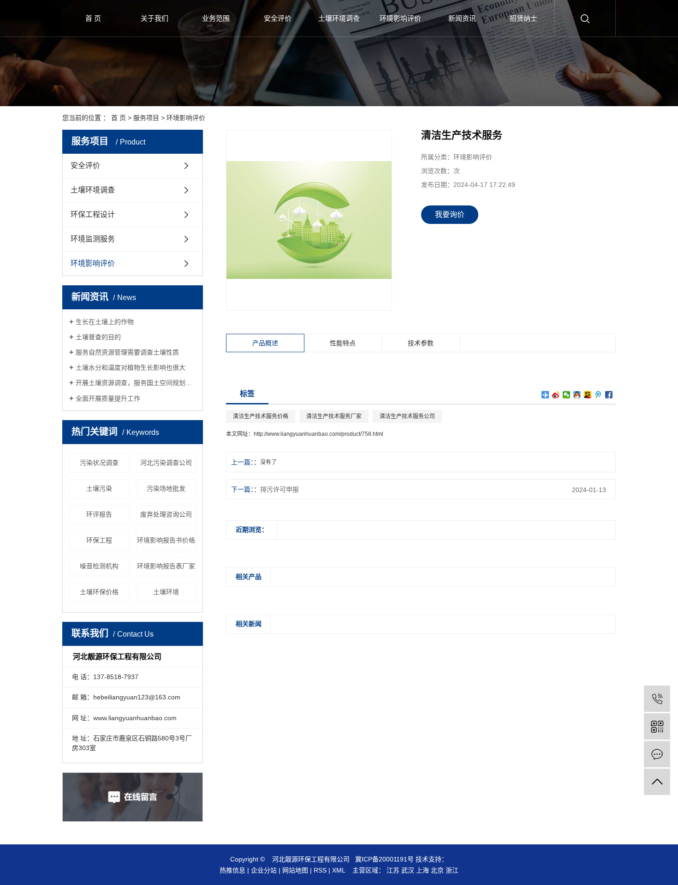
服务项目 (146, 117)
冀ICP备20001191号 (384, 859)
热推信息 (232, 870)
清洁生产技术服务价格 (260, 416)
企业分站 (264, 870)
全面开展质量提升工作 (108, 398)
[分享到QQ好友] (577, 394)
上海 (422, 870)
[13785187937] (657, 699)
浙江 (452, 870)
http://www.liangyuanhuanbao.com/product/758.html (318, 434)
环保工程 (99, 540)
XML (338, 870)
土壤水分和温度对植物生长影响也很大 (130, 367)
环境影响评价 (400, 18)
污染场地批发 (166, 488)
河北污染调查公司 (166, 462)
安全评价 (277, 18)
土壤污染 (99, 488)
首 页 (93, 18)
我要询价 (449, 214)
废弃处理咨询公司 (166, 514)
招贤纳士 (523, 18)
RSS (320, 870)
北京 (437, 870)
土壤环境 (166, 592)
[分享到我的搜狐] (588, 394)
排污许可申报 (279, 489)
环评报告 (99, 514)
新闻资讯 (462, 18)
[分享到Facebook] (609, 394)
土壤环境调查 (339, 18)
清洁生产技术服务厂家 (334, 416)
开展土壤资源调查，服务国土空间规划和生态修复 (136, 382)
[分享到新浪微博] (556, 394)
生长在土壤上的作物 (105, 321)
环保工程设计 (93, 214)
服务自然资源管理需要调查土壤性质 (127, 352)
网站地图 (295, 870)
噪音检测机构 (99, 566)
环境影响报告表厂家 (166, 566)
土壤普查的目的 (98, 337)
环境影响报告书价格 (166, 540)
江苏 (393, 870)
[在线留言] (657, 754)
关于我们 (154, 18)
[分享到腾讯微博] (598, 394)
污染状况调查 (99, 462)
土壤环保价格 (99, 592)
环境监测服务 (93, 239)
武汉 (407, 870)
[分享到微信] (567, 394)
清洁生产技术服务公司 (407, 416)
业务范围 (216, 18)
